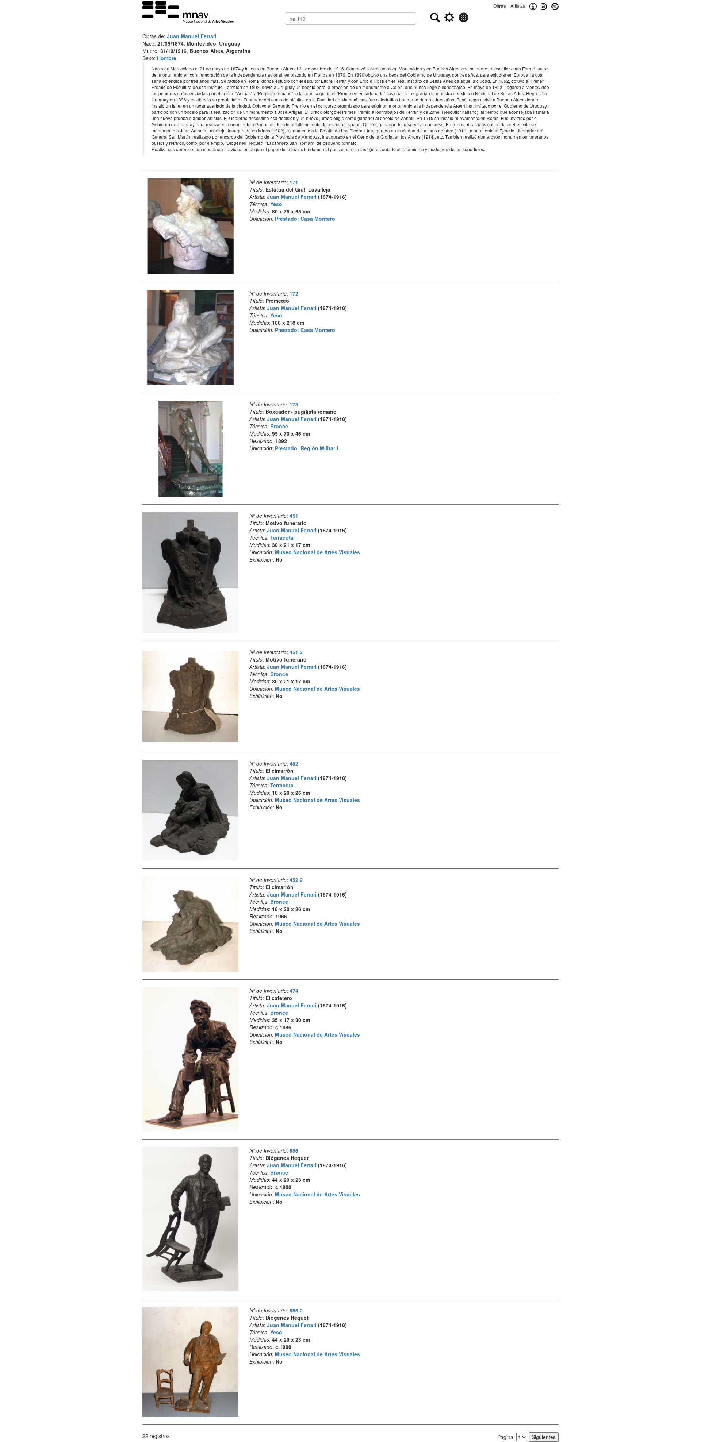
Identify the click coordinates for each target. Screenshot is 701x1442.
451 (294, 515)
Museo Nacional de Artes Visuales (317, 552)
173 (294, 404)
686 (294, 1150)
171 (294, 182)
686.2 (296, 1310)
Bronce (279, 426)
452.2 (296, 879)
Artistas (517, 6)
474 (294, 990)
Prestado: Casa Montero (305, 218)
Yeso (276, 204)
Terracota (282, 537)
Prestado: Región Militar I (306, 448)
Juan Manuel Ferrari (192, 36)
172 (294, 293)
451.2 (296, 652)
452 (294, 763)
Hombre (166, 58)
